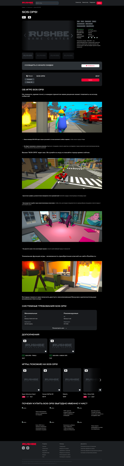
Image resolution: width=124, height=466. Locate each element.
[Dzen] (27, 447)
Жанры (44, 455)
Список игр (29, 7)
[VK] (23, 447)
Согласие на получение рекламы (89, 452)
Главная (23, 7)
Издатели (44, 450)
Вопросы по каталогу (65, 452)
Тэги (43, 457)
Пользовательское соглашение (88, 446)
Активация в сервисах (65, 457)
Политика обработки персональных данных (91, 450)
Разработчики (45, 452)
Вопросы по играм (64, 448)
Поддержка (62, 446)
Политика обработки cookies (88, 448)
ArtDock (90, 34)
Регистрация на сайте (65, 455)
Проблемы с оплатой (65, 450)
